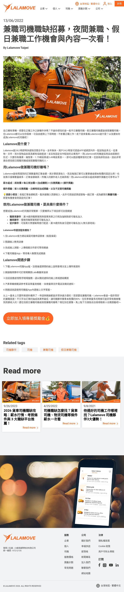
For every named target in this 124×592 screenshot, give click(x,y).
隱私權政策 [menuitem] (104, 540)
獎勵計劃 (82, 8)
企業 (42, 8)
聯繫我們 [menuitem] (85, 567)
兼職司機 (48, 349)
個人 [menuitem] (66, 546)
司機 (68, 8)
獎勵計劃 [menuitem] (68, 562)
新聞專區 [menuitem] (85, 557)
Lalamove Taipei (18, 47)
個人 (55, 8)
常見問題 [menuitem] (68, 567)
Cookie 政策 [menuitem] (104, 546)
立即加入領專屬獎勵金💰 (28, 318)
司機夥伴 (11, 349)
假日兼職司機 (69, 349)
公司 (98, 8)
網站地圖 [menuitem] (85, 573)
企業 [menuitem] (66, 540)
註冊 (119, 3)
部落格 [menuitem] (84, 551)
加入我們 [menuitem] (85, 562)
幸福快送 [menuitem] (85, 546)
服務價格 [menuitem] (68, 557)
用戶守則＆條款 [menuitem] (106, 551)
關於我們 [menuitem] (85, 540)
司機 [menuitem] (66, 551)
